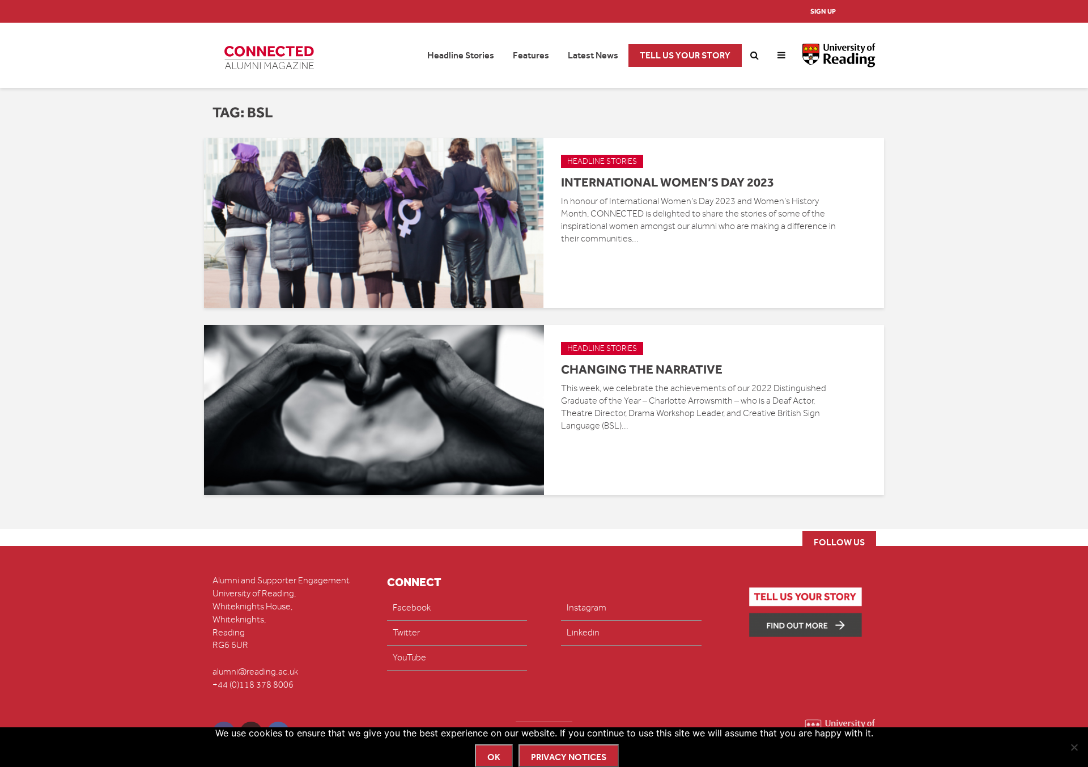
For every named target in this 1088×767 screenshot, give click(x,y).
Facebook (412, 608)
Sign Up (823, 11)
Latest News (593, 55)
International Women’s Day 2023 (667, 182)
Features (531, 55)
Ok (493, 757)
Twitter (406, 633)
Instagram (586, 608)
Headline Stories (460, 55)
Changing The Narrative (641, 369)
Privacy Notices (568, 757)
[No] (1074, 747)
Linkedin (583, 633)
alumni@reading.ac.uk (255, 672)
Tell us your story (685, 55)
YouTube (409, 657)
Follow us (839, 542)
